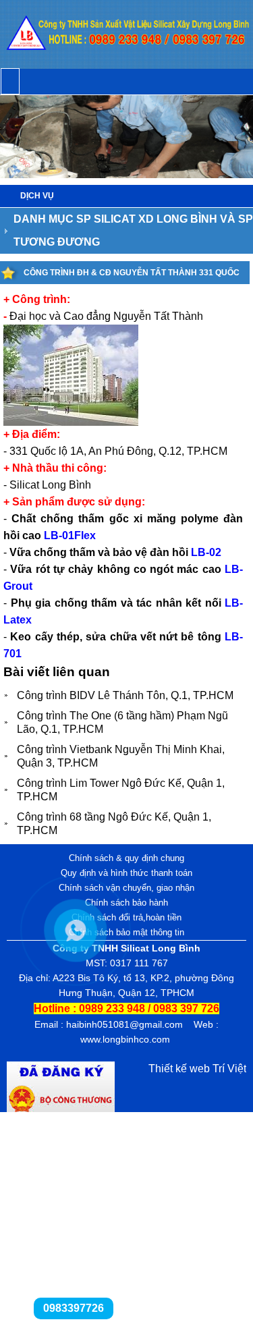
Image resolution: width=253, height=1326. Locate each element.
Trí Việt (229, 1068)
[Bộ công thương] (61, 1108)
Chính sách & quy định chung (126, 858)
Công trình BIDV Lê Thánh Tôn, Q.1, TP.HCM (125, 695)
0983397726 (73, 1308)
